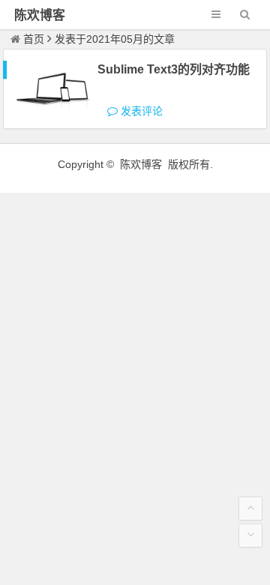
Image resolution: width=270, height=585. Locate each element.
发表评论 (140, 111)
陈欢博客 (39, 15)
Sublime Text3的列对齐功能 (174, 69)
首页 (33, 39)
